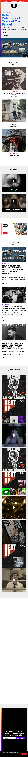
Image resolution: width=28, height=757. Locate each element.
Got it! (24, 753)
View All (14, 64)
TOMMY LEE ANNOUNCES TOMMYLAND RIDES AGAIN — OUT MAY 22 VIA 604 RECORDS (14, 308)
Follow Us (14, 371)
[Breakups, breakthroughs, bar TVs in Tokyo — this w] (14, 483)
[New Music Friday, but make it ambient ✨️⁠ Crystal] (14, 556)
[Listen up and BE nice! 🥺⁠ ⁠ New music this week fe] (14, 459)
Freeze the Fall (13, 210)
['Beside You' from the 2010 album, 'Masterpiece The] (14, 507)
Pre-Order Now (5, 35)
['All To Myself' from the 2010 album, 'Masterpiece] (14, 580)
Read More (4, 283)
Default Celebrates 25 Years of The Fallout (12, 20)
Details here (22, 1)
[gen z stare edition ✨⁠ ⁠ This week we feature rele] (14, 387)
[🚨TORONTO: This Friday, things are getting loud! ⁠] (14, 532)
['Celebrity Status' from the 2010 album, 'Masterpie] (14, 435)
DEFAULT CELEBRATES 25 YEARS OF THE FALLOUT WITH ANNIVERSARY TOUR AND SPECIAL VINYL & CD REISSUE (12, 269)
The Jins (14, 190)
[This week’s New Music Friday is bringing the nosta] (14, 411)
